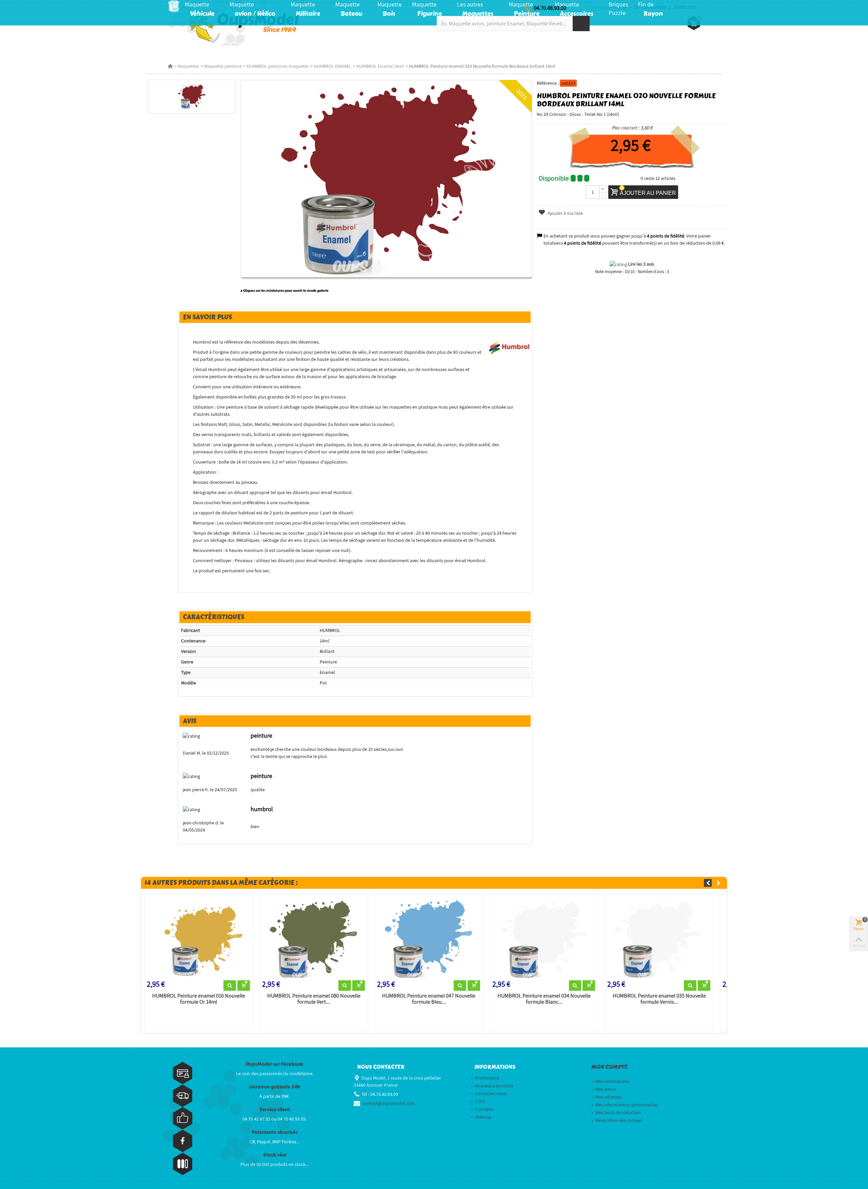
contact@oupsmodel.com (388, 1103)
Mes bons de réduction (616, 1112)
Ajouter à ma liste (565, 213)
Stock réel (274, 1155)
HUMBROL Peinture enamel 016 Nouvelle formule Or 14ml (198, 999)
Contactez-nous (489, 1093)
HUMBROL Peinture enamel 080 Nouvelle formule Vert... (313, 999)
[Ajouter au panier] (243, 985)
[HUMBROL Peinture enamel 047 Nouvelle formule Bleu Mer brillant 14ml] (429, 939)
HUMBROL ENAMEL (332, 66)
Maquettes (188, 66)
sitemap (481, 1117)
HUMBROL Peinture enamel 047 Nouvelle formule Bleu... (428, 999)
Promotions (485, 1078)
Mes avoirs (603, 1089)
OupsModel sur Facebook (274, 1064)
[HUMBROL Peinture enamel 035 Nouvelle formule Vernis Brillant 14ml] (659, 939)
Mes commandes (610, 1081)
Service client (274, 1109)
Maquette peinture (223, 66)
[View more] (229, 985)
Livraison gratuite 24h (274, 1086)
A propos (482, 1109)
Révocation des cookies (616, 1120)
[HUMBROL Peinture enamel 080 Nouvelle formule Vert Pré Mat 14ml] (314, 939)
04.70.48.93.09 (550, 8)
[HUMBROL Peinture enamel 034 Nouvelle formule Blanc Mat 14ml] (544, 939)
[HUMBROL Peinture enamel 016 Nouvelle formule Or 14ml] (199, 939)
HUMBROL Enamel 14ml (380, 66)
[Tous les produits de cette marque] (509, 346)
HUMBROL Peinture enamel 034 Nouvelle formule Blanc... (544, 999)
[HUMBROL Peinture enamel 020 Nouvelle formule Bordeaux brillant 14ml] (191, 97)
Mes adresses (606, 1097)
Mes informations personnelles (624, 1105)
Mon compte (609, 1067)
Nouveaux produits (492, 1086)
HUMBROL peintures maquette (278, 66)
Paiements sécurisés (274, 1132)
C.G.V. (478, 1101)
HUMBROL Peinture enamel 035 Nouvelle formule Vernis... (659, 999)
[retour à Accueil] (170, 66)
